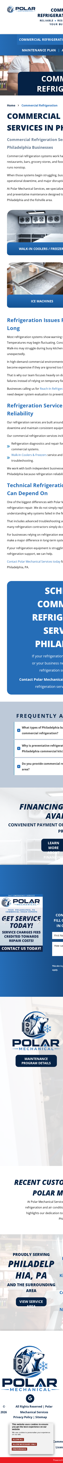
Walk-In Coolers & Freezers (29, 455)
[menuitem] (40, 50)
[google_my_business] (30, 1399)
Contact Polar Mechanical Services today (33, 561)
